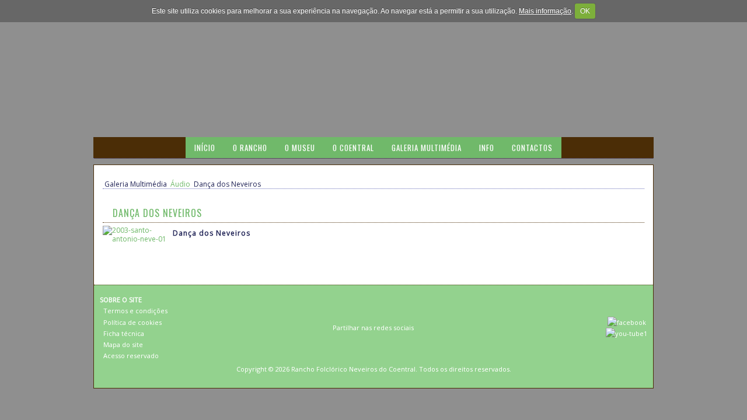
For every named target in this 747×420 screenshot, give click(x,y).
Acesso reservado (131, 355)
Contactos (532, 147)
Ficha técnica (123, 333)
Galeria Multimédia (427, 147)
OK (585, 11)
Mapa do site (123, 344)
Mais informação (545, 11)
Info (486, 147)
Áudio (180, 184)
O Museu (300, 147)
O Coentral (353, 147)
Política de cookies (132, 322)
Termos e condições (135, 310)
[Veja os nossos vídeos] (626, 333)
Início (204, 147)
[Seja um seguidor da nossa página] (627, 322)
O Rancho (250, 147)
